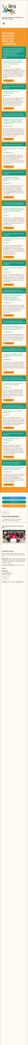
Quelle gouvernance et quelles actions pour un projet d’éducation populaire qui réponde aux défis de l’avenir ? (13, 298)
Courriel (5, 578)
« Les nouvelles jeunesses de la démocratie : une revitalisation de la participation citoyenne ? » (14, 327)
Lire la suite (10, 81)
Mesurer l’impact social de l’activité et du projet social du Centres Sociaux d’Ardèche (13, 114)
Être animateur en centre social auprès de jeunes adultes (13, 383)
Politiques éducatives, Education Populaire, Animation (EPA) (13, 468)
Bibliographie (14, 502)
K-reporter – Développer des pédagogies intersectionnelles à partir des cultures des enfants (13, 51)
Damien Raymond (19, 581)
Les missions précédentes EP (10, 290)
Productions (14, 498)
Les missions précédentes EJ (16, 204)
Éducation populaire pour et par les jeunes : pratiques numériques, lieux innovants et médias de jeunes (14, 210)
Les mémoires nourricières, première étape (11, 92)
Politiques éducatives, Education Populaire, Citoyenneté (14, 291)
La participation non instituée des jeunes (12, 411)
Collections (14, 506)
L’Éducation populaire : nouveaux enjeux (13, 149)
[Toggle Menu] (4, 23)
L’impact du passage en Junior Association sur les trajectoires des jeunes (13, 355)
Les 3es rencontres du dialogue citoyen (13, 268)
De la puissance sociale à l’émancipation (11, 439)
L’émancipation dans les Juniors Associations (13, 239)
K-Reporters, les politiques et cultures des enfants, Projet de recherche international (13, 62)
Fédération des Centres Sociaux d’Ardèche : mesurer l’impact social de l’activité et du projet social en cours (13, 121)
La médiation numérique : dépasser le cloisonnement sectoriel (11, 179)
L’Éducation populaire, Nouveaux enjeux (12, 144)
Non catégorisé (6, 462)
